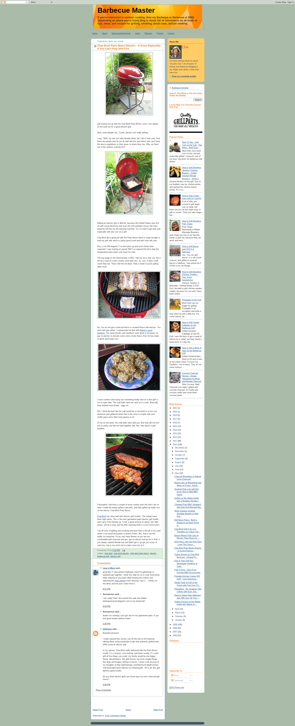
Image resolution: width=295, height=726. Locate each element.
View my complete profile (184, 76)
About (104, 33)
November (180, 451)
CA (186, 47)
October (179, 455)
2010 (175, 445)
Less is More (109, 568)
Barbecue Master (126, 10)
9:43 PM (106, 606)
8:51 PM (106, 589)
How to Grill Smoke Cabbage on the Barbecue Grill (190, 325)
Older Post (158, 710)
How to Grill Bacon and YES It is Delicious (190, 249)
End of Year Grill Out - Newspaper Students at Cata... (185, 563)
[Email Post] (123, 550)
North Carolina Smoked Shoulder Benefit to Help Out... (186, 513)
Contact (171, 33)
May (177, 473)
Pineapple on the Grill (191, 300)
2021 (175, 408)
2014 (175, 430)
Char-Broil (101, 516)
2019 (175, 415)
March (178, 613)
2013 (175, 433)
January (179, 620)
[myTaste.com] (176, 687)
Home (94, 33)
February (179, 616)
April (177, 609)
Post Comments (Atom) (115, 716)
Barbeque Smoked (180, 88)
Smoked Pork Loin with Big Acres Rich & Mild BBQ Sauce (186, 492)
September (180, 459)
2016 (175, 423)
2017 (175, 419)
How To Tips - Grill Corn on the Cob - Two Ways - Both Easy (192, 145)
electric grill (115, 556)
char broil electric (121, 553)
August (178, 462)
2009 (175, 625)
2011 (175, 441)
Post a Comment (103, 690)
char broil (108, 553)
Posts (176, 675)
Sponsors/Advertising (121, 33)
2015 (175, 426)
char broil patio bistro (139, 553)
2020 (175, 412)
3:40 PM (106, 624)
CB (98, 124)
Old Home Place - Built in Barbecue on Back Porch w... (186, 522)
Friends (160, 33)
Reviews (148, 33)
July (177, 466)
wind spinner (120, 581)
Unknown (107, 629)
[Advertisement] (127, 701)
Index (137, 33)
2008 (175, 628)
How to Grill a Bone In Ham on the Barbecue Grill (192, 350)
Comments (178, 681)
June (177, 470)
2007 (175, 632)
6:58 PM (106, 685)
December (180, 448)
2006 (175, 635)
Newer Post (98, 710)
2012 (175, 437)
